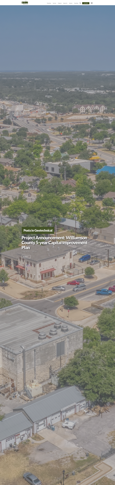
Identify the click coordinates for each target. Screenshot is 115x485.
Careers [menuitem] (70, 3)
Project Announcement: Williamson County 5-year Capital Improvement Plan (54, 242)
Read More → (26, 256)
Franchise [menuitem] (76, 3)
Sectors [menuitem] (54, 3)
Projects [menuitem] (60, 3)
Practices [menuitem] (49, 3)
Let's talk (86, 3)
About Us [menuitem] (65, 3)
